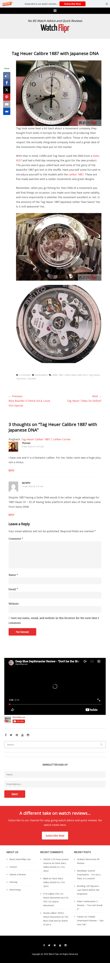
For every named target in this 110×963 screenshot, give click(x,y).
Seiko (73, 375)
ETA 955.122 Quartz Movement (55, 901)
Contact (13, 866)
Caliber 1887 (57, 375)
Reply (11, 470)
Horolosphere (41, 375)
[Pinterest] (6, 97)
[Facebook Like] (6, 75)
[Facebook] (6, 82)
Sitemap (13, 882)
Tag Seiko (31, 378)
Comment (16, 538)
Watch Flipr (54, 954)
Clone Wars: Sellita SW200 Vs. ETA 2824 (54, 867)
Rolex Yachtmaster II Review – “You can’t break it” (89, 905)
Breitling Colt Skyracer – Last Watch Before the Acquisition (88, 890)
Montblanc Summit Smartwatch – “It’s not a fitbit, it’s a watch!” (89, 874)
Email (13, 589)
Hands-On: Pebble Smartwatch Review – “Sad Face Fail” (90, 920)
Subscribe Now (72, 3)
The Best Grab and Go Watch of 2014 (55, 920)
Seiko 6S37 (82, 375)
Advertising (15, 889)
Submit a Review (17, 874)
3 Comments (25, 375)
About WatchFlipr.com (20, 859)
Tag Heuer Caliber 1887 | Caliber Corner (46, 439)
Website (14, 603)
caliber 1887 (76, 174)
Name (13, 574)
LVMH (67, 375)
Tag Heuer (21, 378)
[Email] (6, 104)
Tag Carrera (94, 375)
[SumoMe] (6, 111)
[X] (6, 89)
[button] (55, 4)
